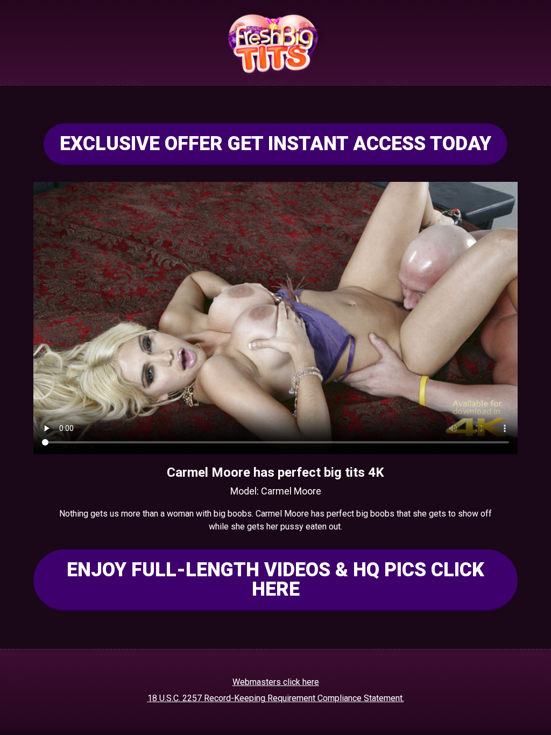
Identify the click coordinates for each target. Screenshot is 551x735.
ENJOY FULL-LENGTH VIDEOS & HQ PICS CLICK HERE (275, 579)
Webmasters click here (275, 682)
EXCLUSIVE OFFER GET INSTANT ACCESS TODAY (275, 143)
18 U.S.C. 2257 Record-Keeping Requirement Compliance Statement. (275, 698)
